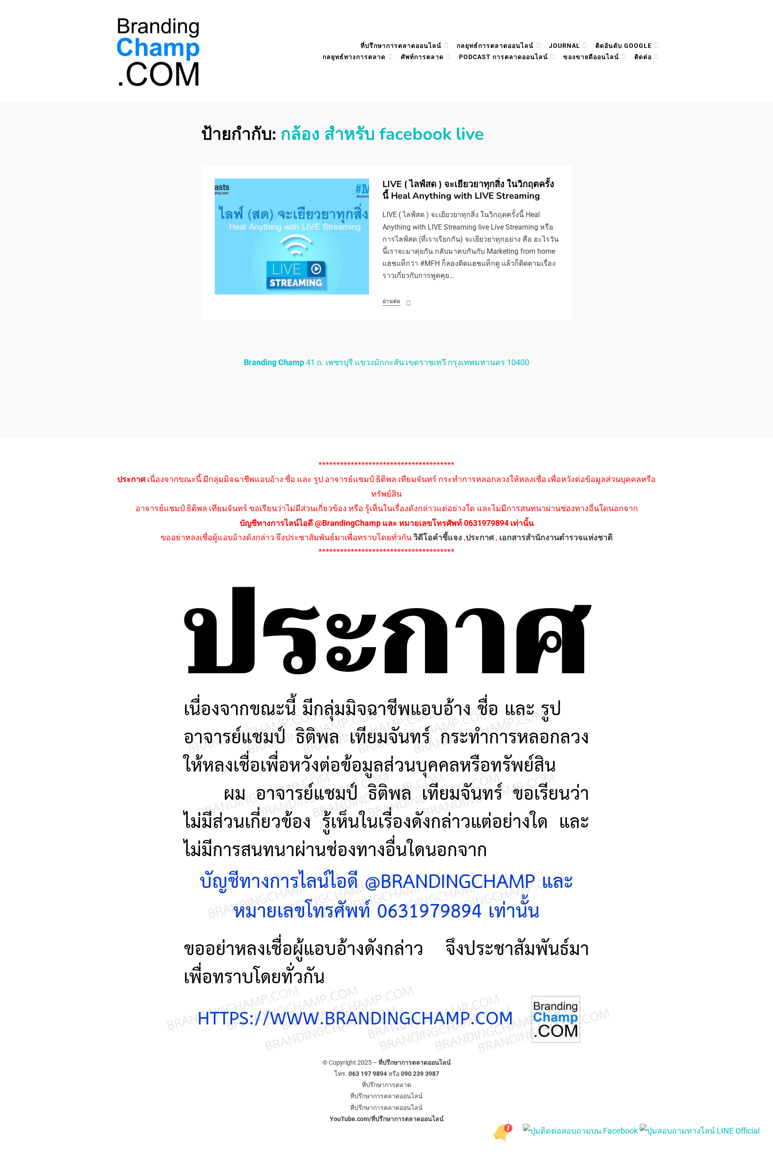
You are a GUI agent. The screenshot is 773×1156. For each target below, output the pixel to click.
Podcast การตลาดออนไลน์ (503, 56)
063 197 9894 (367, 1073)
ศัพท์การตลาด (422, 56)
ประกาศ (480, 537)
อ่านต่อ (391, 301)
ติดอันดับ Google (623, 45)
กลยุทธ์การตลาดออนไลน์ (495, 45)
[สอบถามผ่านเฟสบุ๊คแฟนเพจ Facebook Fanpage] (581, 1130)
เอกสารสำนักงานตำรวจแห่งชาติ (556, 537)
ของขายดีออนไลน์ (591, 56)
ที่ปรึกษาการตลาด (386, 1084)
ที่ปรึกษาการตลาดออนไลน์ (401, 45)
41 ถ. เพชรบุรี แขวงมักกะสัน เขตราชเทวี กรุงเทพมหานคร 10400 (386, 362)
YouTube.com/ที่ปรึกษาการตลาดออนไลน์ (387, 1118)
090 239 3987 (420, 1073)
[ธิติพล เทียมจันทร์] (505, 1130)
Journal (564, 45)
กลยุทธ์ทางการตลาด (354, 56)
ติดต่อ (643, 56)
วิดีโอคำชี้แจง (437, 537)
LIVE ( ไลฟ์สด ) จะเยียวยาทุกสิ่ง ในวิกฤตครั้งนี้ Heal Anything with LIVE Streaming (468, 190)
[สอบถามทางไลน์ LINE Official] (700, 1130)
